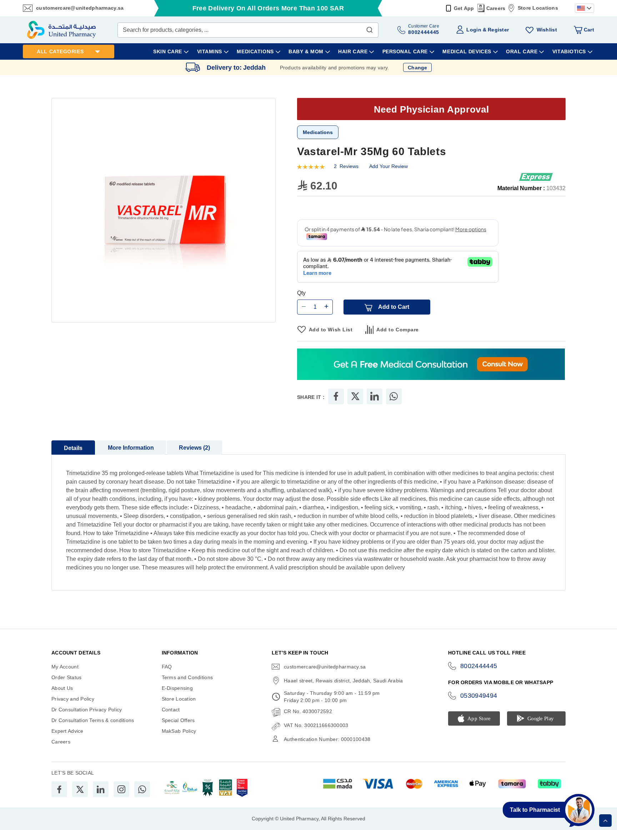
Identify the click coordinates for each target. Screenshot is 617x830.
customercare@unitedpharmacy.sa (80, 8)
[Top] (605, 820)
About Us (62, 688)
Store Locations (538, 8)
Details (73, 448)
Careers (496, 8)
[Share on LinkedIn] (374, 396)
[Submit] (369, 28)
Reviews (193, 448)
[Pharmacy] (431, 365)
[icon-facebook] (59, 789)
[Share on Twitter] (355, 396)
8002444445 (478, 666)
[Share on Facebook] (336, 396)
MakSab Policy (179, 731)
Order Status (66, 677)
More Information (131, 448)
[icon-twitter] (80, 789)
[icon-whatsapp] (142, 789)
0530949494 (478, 695)
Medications (318, 132)
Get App (464, 8)
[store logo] (61, 29)
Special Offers (178, 720)
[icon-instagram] (121, 789)
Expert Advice (67, 731)
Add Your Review (388, 166)
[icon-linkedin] (101, 789)
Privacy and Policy (72, 699)
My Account (65, 667)
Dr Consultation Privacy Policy (86, 709)
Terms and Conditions (187, 677)
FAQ (167, 667)
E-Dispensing (177, 688)
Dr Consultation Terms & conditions (92, 720)
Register (498, 30)
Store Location (179, 699)
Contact (171, 709)
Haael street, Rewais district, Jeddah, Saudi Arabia (343, 680)
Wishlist (547, 30)
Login (473, 30)
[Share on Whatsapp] (394, 396)
